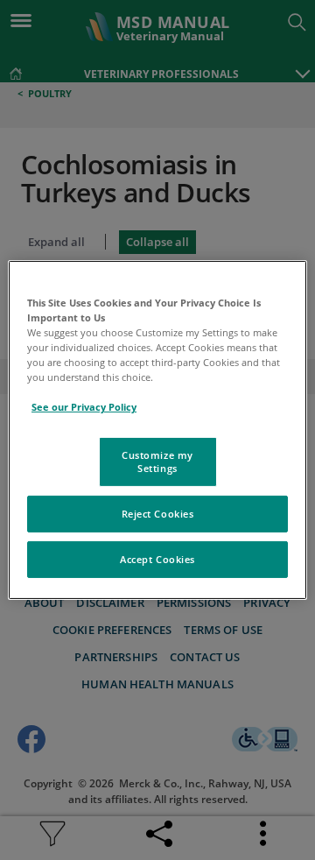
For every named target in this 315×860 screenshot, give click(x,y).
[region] (157, 430)
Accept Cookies (157, 559)
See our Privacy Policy (84, 406)
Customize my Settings (157, 461)
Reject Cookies (158, 513)
